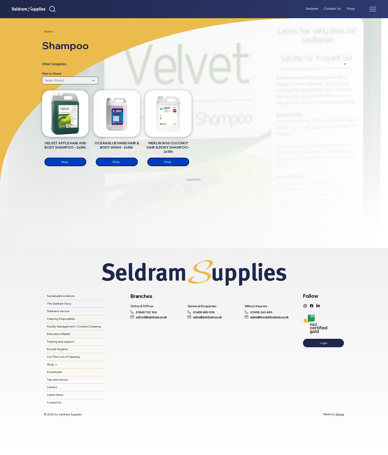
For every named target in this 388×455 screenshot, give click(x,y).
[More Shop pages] (56, 365)
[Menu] (372, 9)
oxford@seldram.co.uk (151, 317)
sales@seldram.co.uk (207, 317)
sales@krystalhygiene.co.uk (269, 317)
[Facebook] (311, 306)
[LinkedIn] (318, 306)
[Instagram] (305, 306)
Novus (339, 414)
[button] (52, 9)
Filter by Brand (51, 73)
